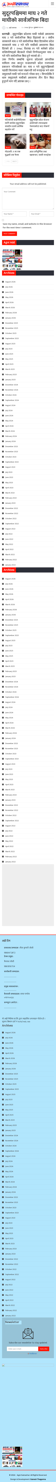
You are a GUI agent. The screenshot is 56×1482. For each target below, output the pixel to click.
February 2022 (11, 559)
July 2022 (9, 533)
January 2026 (10, 317)
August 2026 (10, 281)
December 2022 (11, 508)
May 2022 (9, 544)
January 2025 (10, 379)
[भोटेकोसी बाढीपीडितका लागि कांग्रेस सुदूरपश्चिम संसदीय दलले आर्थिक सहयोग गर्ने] (15, 109)
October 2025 (10, 333)
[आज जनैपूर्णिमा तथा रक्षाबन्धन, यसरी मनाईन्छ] (40, 141)
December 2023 (11, 446)
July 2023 (8, 472)
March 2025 (10, 369)
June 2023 (9, 477)
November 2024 (11, 389)
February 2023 (11, 497)
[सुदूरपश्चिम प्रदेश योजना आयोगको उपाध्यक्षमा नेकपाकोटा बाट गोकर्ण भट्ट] (40, 109)
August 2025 (10, 343)
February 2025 (11, 374)
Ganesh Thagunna (38, 1479)
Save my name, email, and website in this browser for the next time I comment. (27, 225)
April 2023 (9, 487)
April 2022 (9, 549)
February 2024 (11, 436)
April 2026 (9, 302)
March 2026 (10, 307)
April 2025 (9, 364)
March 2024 (10, 431)
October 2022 (10, 518)
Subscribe (43, 1348)
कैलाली (8, 116)
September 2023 (12, 462)
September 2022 (12, 523)
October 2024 (11, 395)
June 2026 (9, 292)
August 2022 (10, 528)
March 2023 (10, 492)
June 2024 (9, 415)
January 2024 (10, 441)
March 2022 (10, 554)
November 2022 (11, 513)
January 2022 (10, 564)
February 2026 (11, 312)
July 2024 (9, 410)
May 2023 (9, 482)
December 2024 (11, 384)
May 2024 (9, 420)
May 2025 (9, 359)
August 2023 (10, 467)
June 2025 (9, 353)
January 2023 (10, 503)
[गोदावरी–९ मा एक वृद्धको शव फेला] (15, 141)
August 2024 (10, 405)
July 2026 (9, 286)
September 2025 (12, 338)
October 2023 (10, 456)
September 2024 (12, 400)
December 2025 (11, 323)
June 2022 (9, 539)
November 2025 (11, 328)
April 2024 (9, 426)
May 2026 (9, 297)
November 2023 (11, 451)
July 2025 (9, 348)
